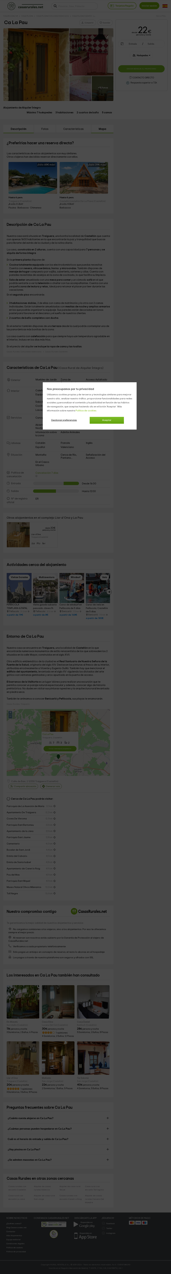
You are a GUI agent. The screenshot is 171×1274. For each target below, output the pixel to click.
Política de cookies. (86, 411)
